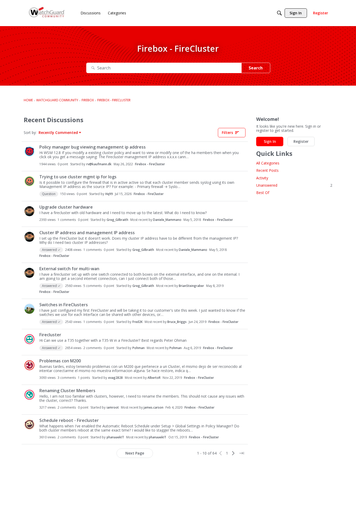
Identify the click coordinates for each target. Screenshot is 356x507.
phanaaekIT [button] (115, 437)
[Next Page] (233, 453)
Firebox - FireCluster (150, 164)
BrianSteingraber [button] (191, 286)
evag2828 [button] (115, 377)
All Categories (267, 163)
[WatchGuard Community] (47, 13)
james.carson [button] (153, 407)
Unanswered (294, 185)
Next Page (134, 453)
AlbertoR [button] (154, 377)
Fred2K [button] (137, 322)
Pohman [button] (138, 348)
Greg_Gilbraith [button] (117, 219)
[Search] (279, 13)
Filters (227, 132)
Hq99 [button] (109, 194)
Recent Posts (267, 170)
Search (256, 68)
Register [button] (301, 141)
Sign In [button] (270, 141)
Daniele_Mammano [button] (167, 219)
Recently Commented (58, 132)
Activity (262, 177)
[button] (29, 151)
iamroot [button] (113, 407)
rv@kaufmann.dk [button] (99, 164)
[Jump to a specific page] (241, 453)
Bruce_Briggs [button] (177, 322)
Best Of (262, 192)
